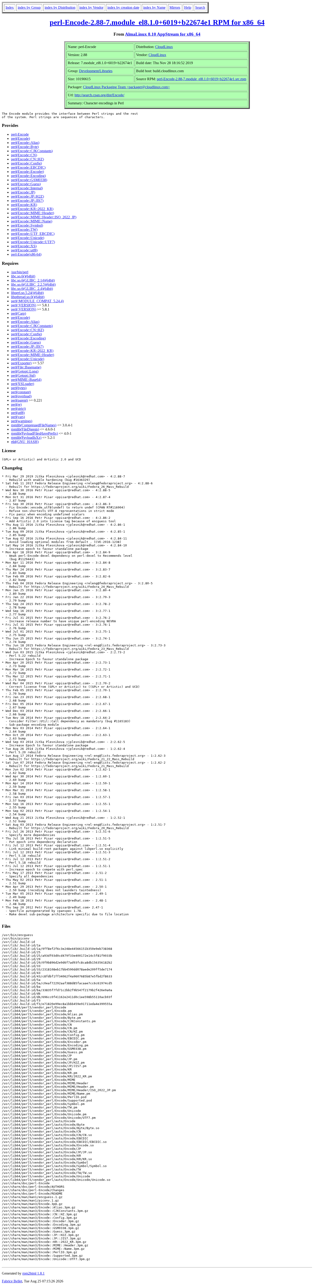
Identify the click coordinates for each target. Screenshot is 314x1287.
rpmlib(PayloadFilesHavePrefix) (34, 433)
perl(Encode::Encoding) (28, 176)
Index (10, 7)
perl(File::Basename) (26, 367)
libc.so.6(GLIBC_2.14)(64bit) (33, 280)
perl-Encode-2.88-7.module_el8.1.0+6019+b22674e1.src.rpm (201, 79)
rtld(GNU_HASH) (25, 442)
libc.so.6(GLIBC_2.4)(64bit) (32, 289)
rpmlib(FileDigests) (25, 429)
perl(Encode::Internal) (27, 188)
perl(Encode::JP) (23, 192)
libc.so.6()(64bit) (23, 276)
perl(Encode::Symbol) (27, 225)
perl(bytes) (18, 388)
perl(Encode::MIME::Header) (32, 213)
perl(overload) (21, 396)
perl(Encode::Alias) (25, 143)
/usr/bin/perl (19, 272)
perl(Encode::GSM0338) (29, 180)
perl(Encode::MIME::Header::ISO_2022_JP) (43, 217)
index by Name (154, 7)
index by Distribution (60, 7)
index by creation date (123, 7)
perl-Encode (20, 134)
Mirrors (174, 7)
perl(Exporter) (21, 363)
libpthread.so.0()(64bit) (27, 297)
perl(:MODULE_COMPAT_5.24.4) (37, 301)
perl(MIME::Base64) (26, 380)
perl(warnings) (21, 421)
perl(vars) (18, 417)
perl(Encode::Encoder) (27, 172)
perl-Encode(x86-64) (26, 254)
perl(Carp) (18, 313)
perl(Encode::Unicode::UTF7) (33, 242)
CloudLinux (164, 47)
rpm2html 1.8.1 (33, 1273)
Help (187, 7)
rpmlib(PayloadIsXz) (26, 437)
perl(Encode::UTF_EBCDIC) (32, 234)
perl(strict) (18, 409)
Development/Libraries (95, 71)
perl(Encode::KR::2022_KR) (32, 209)
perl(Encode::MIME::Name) (31, 221)
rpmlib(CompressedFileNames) (33, 425)
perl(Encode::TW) (24, 229)
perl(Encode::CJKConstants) (32, 151)
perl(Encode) (20, 138)
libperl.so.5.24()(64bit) (27, 293)
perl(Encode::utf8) (24, 250)
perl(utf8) (18, 413)
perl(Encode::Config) (26, 163)
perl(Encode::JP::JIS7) (27, 201)
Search (200, 7)
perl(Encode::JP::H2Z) (27, 196)
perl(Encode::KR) (24, 205)
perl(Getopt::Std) (23, 375)
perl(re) (16, 404)
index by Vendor (91, 7)
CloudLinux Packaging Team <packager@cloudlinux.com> (126, 87)
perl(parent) (19, 400)
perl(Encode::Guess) (26, 184)
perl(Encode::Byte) (25, 147)
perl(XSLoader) (22, 384)
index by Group (29, 7)
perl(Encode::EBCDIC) (28, 167)
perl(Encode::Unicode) (27, 238)
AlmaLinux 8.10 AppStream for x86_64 (162, 34)
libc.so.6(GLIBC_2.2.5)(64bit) (33, 284)
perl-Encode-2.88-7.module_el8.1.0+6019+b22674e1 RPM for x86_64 (157, 22)
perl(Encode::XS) (24, 246)
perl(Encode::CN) (24, 155)
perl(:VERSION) (23, 305)
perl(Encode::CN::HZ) (27, 159)
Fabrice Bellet (12, 1281)
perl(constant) (21, 392)
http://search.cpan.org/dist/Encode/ (99, 95)
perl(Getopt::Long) (24, 371)
